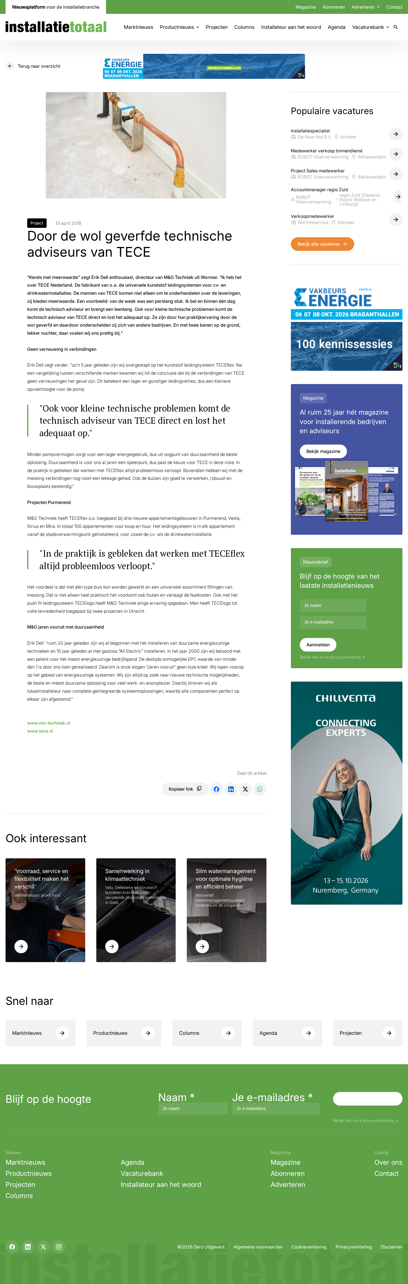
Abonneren (334, 7)
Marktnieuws (138, 27)
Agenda (337, 27)
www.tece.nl (40, 731)
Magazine (306, 7)
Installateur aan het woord (291, 27)
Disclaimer (391, 1247)
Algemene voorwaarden (258, 1247)
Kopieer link (181, 789)
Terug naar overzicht (39, 66)
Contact (394, 7)
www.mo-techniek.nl (48, 723)
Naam (176, 1097)
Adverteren (288, 1184)
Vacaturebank (368, 27)
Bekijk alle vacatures (319, 244)
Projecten (217, 27)
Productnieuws (177, 27)
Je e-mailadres (272, 1097)
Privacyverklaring (354, 1247)
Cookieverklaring (309, 1247)
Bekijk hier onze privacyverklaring (330, 657)
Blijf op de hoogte (48, 1099)
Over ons (388, 1162)
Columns (244, 27)
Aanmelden (318, 644)
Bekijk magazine (323, 451)
